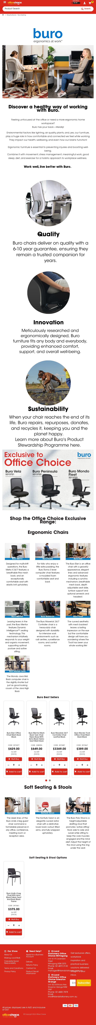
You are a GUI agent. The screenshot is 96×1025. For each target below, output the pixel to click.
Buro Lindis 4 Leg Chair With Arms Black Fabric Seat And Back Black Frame (13, 897)
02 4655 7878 (61, 992)
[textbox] (40, 8)
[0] (90, 4)
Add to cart (15, 772)
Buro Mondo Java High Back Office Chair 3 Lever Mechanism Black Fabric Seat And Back (82, 738)
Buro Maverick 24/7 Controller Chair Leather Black (36, 735)
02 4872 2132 (61, 966)
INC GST (75, 2)
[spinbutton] (14, 765)
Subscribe (84, 982)
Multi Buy (15, 759)
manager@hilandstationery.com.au (65, 971)
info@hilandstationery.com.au (62, 997)
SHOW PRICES (76, 1)
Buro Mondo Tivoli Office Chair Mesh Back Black (59, 735)
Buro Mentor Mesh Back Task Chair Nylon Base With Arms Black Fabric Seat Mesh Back (14, 737)
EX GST (72, 3)
